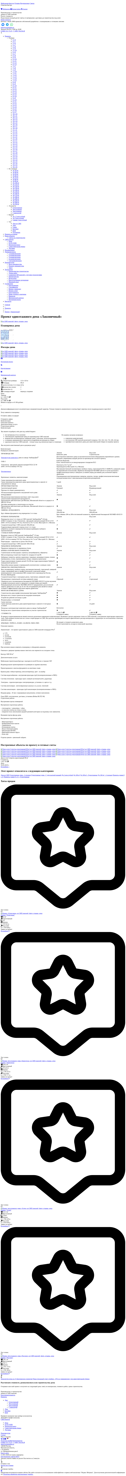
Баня (14, 230)
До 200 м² (16, 199)
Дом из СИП (17, 223)
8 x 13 (15, 91)
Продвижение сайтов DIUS (10, 1456)
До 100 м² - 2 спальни (105, 775)
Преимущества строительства (19, 271)
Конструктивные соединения (18, 280)
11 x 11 (15, 130)
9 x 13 (15, 105)
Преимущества (14, 276)
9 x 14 (15, 107)
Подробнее (5, 931)
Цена (10, 241)
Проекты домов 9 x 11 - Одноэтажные (16, 777)
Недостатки (13, 278)
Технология (9, 269)
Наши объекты (10, 236)
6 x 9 (14, 57)
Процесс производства (16, 266)
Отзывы (17, 3)
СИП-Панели (5, 1419)
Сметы (32, 3)
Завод (11, 268)
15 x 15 (15, 165)
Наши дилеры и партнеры (17, 294)
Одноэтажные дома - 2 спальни (20, 775)
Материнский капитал (16, 298)
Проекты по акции (11, 234)
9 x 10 (15, 100)
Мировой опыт (14, 282)
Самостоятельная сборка (17, 246)
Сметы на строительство (17, 238)
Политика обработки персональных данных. (18, 1474)
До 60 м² (15, 176)
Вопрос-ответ (13, 291)
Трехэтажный (13, 1405)
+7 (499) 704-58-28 (19, 31)
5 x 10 (15, 50)
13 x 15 (15, 158)
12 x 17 (15, 151)
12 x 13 (15, 144)
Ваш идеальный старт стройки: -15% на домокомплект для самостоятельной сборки (61, 1379)
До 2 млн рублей (18, 218)
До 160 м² (16, 193)
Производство (9, 262)
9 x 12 (15, 103)
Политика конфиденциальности (11, 1441)
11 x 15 (15, 137)
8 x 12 (15, 89)
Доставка (12, 248)
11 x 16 (15, 139)
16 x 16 (15, 167)
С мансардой (17, 213)
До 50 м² (15, 174)
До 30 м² (15, 170)
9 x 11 (14, 101)
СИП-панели (9, 239)
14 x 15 (15, 162)
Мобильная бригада (7, 3)
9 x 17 (15, 112)
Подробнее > (5, 767)
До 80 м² (15, 179)
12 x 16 (15, 149)
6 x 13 (15, 64)
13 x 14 (15, 156)
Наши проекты (6, 20)
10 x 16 (15, 124)
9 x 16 (15, 110)
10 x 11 (15, 116)
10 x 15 (15, 123)
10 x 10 (15, 114)
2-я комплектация (14, 255)
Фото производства (15, 264)
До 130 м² (16, 188)
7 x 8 (14, 68)
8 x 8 (14, 82)
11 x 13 (15, 133)
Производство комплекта (9, 458)
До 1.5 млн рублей (19, 216)
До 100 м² (16, 183)
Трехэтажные (17, 211)
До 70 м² (15, 177)
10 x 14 (15, 121)
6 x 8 (14, 55)
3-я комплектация (14, 257)
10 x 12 (15, 117)
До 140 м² (16, 190)
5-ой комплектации (15, 261)
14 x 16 (15, 163)
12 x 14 (15, 146)
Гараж (15, 227)
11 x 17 (15, 140)
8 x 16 (15, 96)
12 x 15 (15, 147)
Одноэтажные (17, 208)
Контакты (8, 301)
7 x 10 (15, 71)
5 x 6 (14, 43)
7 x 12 (15, 75)
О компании (9, 284)
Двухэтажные (17, 209)
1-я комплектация (14, 253)
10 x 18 (15, 128)
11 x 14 (15, 135)
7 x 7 (14, 66)
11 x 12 (15, 131)
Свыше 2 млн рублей (20, 220)
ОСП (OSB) (13, 243)
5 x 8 (14, 47)
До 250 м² (16, 200)
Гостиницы (16, 232)
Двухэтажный (13, 1404)
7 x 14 (15, 78)
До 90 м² (15, 181)
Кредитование (13, 285)
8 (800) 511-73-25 (6, 31)
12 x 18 (15, 153)
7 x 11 (14, 73)
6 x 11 (14, 61)
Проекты (8, 36)
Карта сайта (5, 1453)
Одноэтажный (13, 1402)
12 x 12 (15, 142)
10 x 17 (15, 126)
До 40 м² (15, 172)
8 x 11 (14, 87)
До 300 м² (16, 202)
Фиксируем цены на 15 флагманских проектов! (17, 1379)
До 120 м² (16, 186)
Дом (6, 1400)
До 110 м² (16, 185)
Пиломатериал (10, 250)
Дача (14, 225)
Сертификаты (13, 287)
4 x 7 (14, 41)
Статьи (3, 1435)
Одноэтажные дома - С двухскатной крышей (46, 775)
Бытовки (16, 229)
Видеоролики (24, 3)
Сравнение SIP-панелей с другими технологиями (25, 275)
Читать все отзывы (7, 1465)
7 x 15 (15, 80)
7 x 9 (14, 70)
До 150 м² (16, 192)
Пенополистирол (14, 245)
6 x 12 (15, 63)
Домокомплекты (10, 252)
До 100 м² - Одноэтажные (88, 775)
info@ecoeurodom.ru (7, 27)
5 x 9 (14, 48)
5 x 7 (14, 45)
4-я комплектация (14, 259)
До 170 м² (16, 195)
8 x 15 (15, 94)
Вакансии (12, 296)
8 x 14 (15, 93)
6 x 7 (14, 54)
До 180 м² (16, 197)
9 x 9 (14, 98)
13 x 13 (15, 154)
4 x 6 (14, 40)
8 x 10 (15, 86)
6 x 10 (15, 59)
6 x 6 (14, 52)
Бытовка (7, 1411)
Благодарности (14, 292)
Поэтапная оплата (15, 299)
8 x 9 (14, 84)
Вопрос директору (15, 289)
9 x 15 (15, 109)
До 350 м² (16, 204)
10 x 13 (15, 119)
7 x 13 (15, 77)
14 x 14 (15, 160)
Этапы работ (13, 273)
